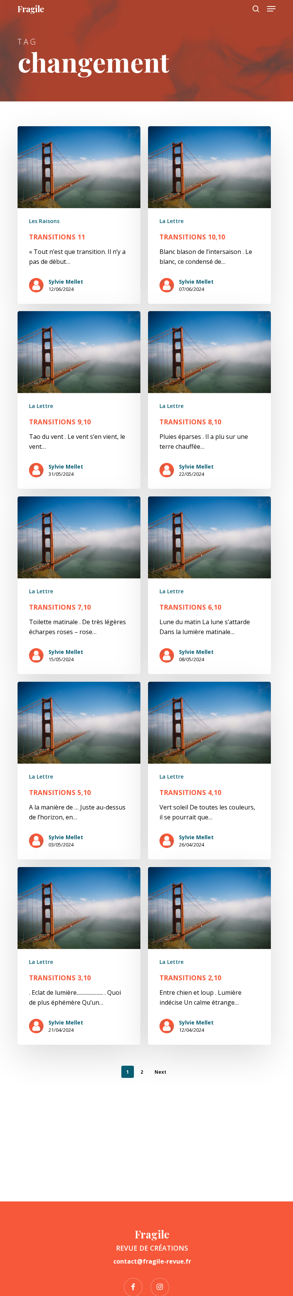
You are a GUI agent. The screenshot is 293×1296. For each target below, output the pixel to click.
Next (160, 1072)
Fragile (31, 9)
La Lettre (171, 221)
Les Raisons (44, 221)
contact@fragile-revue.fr (152, 1261)
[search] (256, 9)
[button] (271, 9)
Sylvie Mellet (65, 281)
